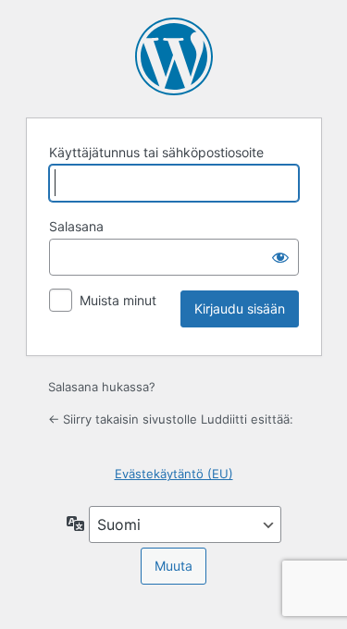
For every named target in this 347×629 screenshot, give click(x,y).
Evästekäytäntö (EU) (174, 473)
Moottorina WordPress (174, 56)
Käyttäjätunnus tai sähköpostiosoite (156, 152)
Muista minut (118, 300)
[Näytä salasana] (280, 257)
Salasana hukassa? (101, 386)
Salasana (76, 226)
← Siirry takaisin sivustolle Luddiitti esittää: (170, 419)
